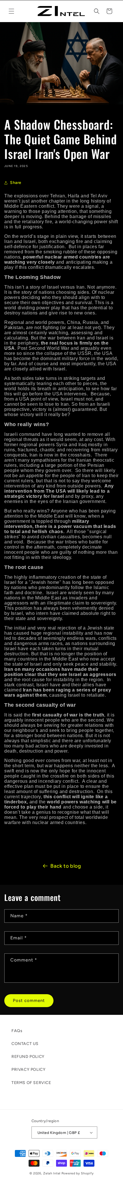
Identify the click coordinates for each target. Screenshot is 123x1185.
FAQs (16, 1030)
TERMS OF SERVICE (31, 1082)
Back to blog (65, 866)
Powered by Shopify (77, 1173)
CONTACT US (25, 1043)
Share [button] (15, 182)
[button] (11, 11)
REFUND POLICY (28, 1056)
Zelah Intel (52, 1173)
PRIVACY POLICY (28, 1069)
